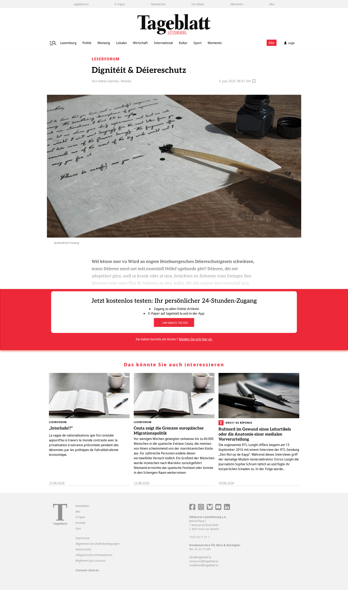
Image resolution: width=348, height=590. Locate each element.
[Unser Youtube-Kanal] (218, 509)
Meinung (103, 43)
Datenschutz (83, 549)
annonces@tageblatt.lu (204, 561)
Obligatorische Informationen (94, 555)
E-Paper (120, 4)
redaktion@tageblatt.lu (203, 565)
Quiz (78, 528)
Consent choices (87, 570)
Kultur (183, 43)
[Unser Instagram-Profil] (201, 509)
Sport (198, 43)
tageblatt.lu (81, 4)
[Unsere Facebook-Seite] (192, 509)
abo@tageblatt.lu (200, 557)
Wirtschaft (140, 43)
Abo (271, 4)
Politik (86, 43)
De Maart (198, 4)
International (163, 43)
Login (291, 43)
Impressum (83, 538)
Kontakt (80, 523)
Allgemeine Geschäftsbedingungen (97, 544)
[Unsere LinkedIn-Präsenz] (227, 509)
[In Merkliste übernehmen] (254, 82)
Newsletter (158, 4)
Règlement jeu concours (91, 560)
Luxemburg (68, 43)
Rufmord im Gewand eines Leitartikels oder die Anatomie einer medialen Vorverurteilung (255, 434)
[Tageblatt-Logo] (60, 519)
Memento (236, 4)
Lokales (121, 43)
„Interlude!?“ (61, 428)
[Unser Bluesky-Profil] (210, 509)
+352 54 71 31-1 (199, 537)
